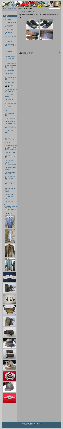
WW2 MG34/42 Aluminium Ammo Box (9, 36)
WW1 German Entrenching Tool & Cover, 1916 (10, 157)
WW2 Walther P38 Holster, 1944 (8, 100)
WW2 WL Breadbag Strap (7, 26)
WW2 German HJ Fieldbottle (8, 87)
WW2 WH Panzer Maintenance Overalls (9, 199)
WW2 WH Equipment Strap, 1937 (8, 153)
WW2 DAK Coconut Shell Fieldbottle (9, 104)
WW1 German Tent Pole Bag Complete (9, 139)
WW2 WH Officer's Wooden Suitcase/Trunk (8, 191)
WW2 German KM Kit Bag (7, 51)
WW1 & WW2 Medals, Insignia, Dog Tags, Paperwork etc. (9, 209)
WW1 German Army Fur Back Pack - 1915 (9, 194)
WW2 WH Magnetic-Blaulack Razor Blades (9, 136)
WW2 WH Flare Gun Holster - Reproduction (8, 162)
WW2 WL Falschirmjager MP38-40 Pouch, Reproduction (9, 134)
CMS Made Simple (32, 424)
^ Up (59, 52)
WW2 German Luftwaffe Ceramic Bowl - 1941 (9, 108)
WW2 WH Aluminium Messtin (8, 99)
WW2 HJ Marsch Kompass (8, 29)
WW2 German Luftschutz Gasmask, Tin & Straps (10, 90)
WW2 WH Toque (6, 39)
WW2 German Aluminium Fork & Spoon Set (9, 53)
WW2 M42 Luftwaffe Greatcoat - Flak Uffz (9, 64)
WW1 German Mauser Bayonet (8, 140)
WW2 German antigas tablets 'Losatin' (9, 79)
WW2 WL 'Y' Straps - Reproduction (9, 42)
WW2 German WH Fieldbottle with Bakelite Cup (9, 198)
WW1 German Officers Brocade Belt (9, 180)
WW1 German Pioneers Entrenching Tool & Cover (10, 47)
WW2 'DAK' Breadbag (7, 27)
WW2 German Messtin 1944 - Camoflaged (8, 110)
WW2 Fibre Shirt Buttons (7, 23)
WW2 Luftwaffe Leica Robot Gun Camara (10, 118)
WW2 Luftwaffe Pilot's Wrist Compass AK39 (9, 66)
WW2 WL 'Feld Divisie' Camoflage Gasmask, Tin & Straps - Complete (9, 121)
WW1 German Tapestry (7, 41)
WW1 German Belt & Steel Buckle (9, 182)
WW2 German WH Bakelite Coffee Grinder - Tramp (9, 60)
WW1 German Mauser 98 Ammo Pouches (8, 179)
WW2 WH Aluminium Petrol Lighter (9, 119)
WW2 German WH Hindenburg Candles (9, 127)
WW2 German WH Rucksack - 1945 (9, 165)
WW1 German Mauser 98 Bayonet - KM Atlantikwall (9, 185)
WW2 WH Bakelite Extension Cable (9, 158)
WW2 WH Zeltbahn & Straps (8, 116)
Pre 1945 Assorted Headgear (8, 13)
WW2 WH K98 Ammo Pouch (8, 54)
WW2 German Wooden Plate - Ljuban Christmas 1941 (9, 96)
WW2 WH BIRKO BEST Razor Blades (9, 30)
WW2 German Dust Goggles (8, 83)
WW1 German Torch (7, 155)
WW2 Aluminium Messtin (7, 92)
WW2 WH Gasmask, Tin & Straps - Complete (9, 177)
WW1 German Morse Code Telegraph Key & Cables (9, 148)
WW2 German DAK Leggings (8, 130)
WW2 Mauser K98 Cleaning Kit (8, 25)
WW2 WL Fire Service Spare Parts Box (9, 34)
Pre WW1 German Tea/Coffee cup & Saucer (9, 189)
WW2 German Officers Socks (8, 76)
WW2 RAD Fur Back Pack (7, 106)
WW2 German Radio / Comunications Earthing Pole (9, 132)
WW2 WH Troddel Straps (7, 150)
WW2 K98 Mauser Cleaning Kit (8, 82)
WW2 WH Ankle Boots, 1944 (8, 91)
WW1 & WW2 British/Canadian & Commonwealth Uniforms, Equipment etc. (9, 203)
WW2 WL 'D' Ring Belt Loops (8, 126)
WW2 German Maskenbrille (8, 81)
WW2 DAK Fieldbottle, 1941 (8, 124)
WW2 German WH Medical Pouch (9, 67)
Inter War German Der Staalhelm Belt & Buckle (9, 38)
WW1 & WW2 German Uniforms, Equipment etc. (16, 8)
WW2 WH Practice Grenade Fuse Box (9, 103)
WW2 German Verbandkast (8, 85)
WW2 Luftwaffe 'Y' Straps (7, 142)
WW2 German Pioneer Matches (8, 18)
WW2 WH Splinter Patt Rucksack (8, 44)
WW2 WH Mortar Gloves (7, 128)
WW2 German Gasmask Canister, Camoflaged (9, 49)
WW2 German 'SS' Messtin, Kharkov (9, 102)
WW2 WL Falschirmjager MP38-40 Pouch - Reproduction (10, 169)
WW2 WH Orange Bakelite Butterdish (9, 167)
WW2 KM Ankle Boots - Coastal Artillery (9, 33)
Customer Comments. (7, 211)
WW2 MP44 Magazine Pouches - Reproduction (8, 114)
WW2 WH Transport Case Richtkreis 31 (9, 123)
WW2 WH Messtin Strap (7, 170)
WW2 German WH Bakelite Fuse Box (9, 22)
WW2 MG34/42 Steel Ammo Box (8, 58)
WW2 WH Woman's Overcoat (8, 201)
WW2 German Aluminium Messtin (8, 74)
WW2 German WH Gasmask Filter (9, 172)
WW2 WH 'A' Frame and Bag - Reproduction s (8, 160)
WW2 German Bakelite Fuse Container (9, 115)
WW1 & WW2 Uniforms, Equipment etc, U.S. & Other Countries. (10, 207)
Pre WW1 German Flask (7, 138)
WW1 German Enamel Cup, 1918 (8, 183)
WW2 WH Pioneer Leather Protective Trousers (9, 78)
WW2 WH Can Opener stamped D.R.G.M (10, 111)
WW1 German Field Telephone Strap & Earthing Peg (9, 56)
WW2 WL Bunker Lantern (7, 19)
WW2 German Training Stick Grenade (9, 45)
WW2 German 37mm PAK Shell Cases (9, 149)
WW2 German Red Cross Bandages (9, 70)
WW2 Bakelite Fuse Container (8, 94)
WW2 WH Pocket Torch (7, 97)
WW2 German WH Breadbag (8, 196)
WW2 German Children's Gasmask (9, 71)
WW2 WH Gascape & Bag (7, 32)
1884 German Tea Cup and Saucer (9, 152)
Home (8, 8)
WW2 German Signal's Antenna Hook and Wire (10, 145)
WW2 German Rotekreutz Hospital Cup (9, 187)
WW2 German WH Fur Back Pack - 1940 (10, 20)
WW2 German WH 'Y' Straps (8, 68)
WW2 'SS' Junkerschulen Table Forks (9, 164)
